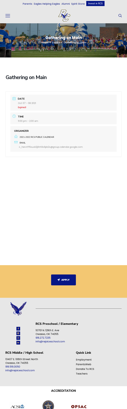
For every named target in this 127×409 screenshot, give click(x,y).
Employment (84, 359)
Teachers (82, 373)
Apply (65, 280)
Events (56, 42)
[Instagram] (18, 338)
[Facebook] (18, 329)
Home (44, 42)
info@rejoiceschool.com (50, 341)
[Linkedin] (18, 343)
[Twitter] (18, 333)
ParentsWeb (83, 364)
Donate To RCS (85, 369)
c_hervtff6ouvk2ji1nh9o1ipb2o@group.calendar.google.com (51, 147)
